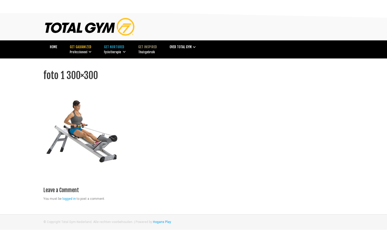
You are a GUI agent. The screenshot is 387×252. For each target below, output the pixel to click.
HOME (53, 47)
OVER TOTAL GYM (181, 47)
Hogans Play (162, 222)
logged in (69, 199)
